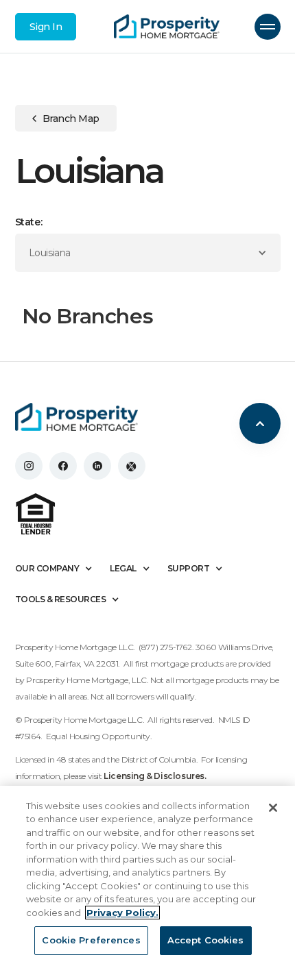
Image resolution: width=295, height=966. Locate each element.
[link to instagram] (29, 466)
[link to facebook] (63, 466)
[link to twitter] (131, 466)
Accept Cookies (205, 939)
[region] (147, 876)
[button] (268, 27)
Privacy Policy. (122, 912)
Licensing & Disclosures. (155, 776)
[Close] (273, 808)
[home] (167, 26)
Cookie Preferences (91, 939)
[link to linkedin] (97, 466)
